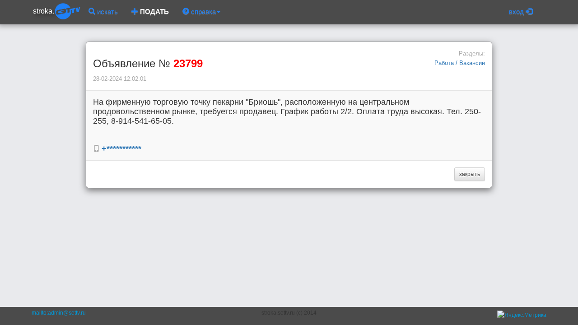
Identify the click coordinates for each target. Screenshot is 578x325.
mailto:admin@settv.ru (59, 313)
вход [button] (517, 11)
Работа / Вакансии (459, 63)
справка (202, 11)
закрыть (469, 174)
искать (106, 11)
